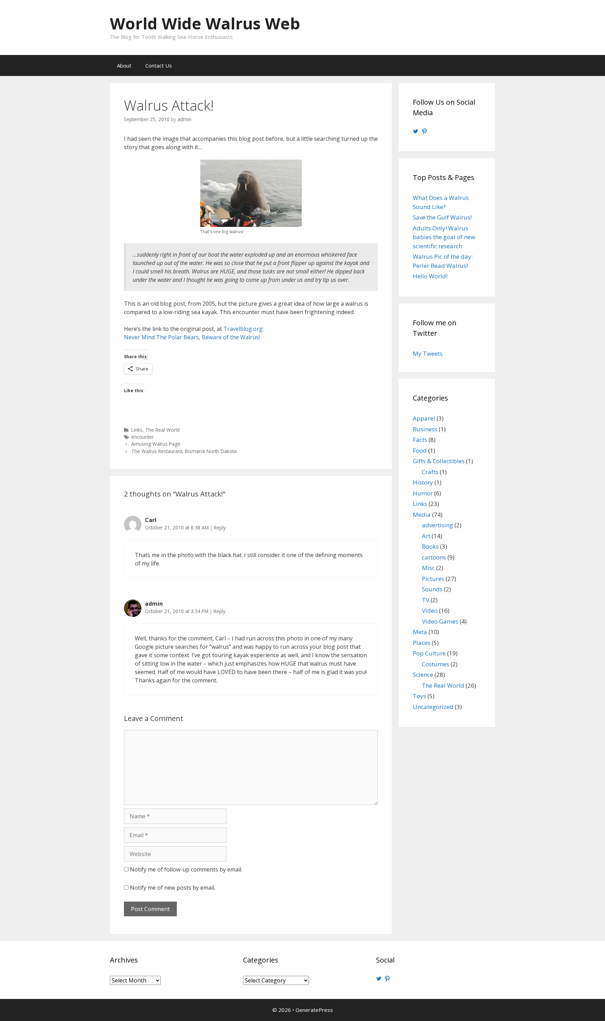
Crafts (430, 472)
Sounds (432, 589)
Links (136, 429)
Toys (419, 696)
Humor (423, 493)
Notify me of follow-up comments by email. (186, 869)
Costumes (435, 664)
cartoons (434, 557)
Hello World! (430, 276)
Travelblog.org (243, 329)
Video (430, 610)
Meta (420, 632)
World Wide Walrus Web (205, 23)
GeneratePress (314, 1009)
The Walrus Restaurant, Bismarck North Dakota (184, 451)
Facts (420, 440)
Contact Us (158, 65)
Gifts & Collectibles (439, 461)
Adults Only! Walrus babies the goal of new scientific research (444, 237)
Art (426, 536)
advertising (437, 525)
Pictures (433, 579)
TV (425, 600)
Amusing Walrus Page (155, 443)
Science (423, 675)
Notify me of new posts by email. (172, 887)
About (124, 65)
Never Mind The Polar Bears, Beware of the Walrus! (192, 337)
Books (430, 546)
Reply (220, 527)
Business (425, 429)
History (423, 482)
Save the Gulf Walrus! (442, 217)
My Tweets (428, 353)
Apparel (424, 418)
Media (422, 514)
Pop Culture (429, 653)
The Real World (162, 429)
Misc (428, 568)
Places (421, 643)
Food (420, 450)
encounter (142, 436)
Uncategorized (433, 707)
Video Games (440, 621)
